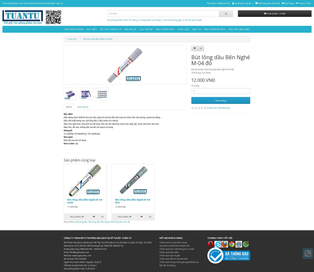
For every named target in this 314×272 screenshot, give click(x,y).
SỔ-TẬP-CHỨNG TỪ (110, 29)
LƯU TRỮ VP (146, 29)
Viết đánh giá (224, 107)
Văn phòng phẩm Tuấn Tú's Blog (122, 20)
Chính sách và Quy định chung (173, 242)
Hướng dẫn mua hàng (150, 20)
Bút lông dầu (81, 221)
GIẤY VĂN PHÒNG (74, 29)
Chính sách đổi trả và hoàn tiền (173, 258)
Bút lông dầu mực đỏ (120, 221)
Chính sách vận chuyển (169, 255)
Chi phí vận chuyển (193, 20)
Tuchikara (91, 265)
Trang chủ (71, 39)
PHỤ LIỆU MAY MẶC (239, 29)
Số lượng (195, 85)
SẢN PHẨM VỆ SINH (214, 29)
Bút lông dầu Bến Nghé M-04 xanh (84, 201)
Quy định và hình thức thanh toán (174, 245)
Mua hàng (220, 100)
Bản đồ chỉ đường (167, 265)
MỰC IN (196, 29)
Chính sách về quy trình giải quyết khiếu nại (179, 262)
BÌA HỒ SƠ (130, 29)
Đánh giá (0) (82, 106)
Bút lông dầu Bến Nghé (99, 221)
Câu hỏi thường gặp (173, 20)
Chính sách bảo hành (169, 252)
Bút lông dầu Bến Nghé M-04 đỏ (98, 39)
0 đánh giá (211, 107)
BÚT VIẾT (92, 29)
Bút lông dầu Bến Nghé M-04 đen (132, 201)
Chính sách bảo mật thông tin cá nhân (176, 249)
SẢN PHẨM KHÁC (165, 29)
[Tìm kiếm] (226, 13)
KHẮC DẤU (183, 29)
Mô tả (69, 106)
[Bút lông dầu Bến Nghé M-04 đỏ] (125, 64)
